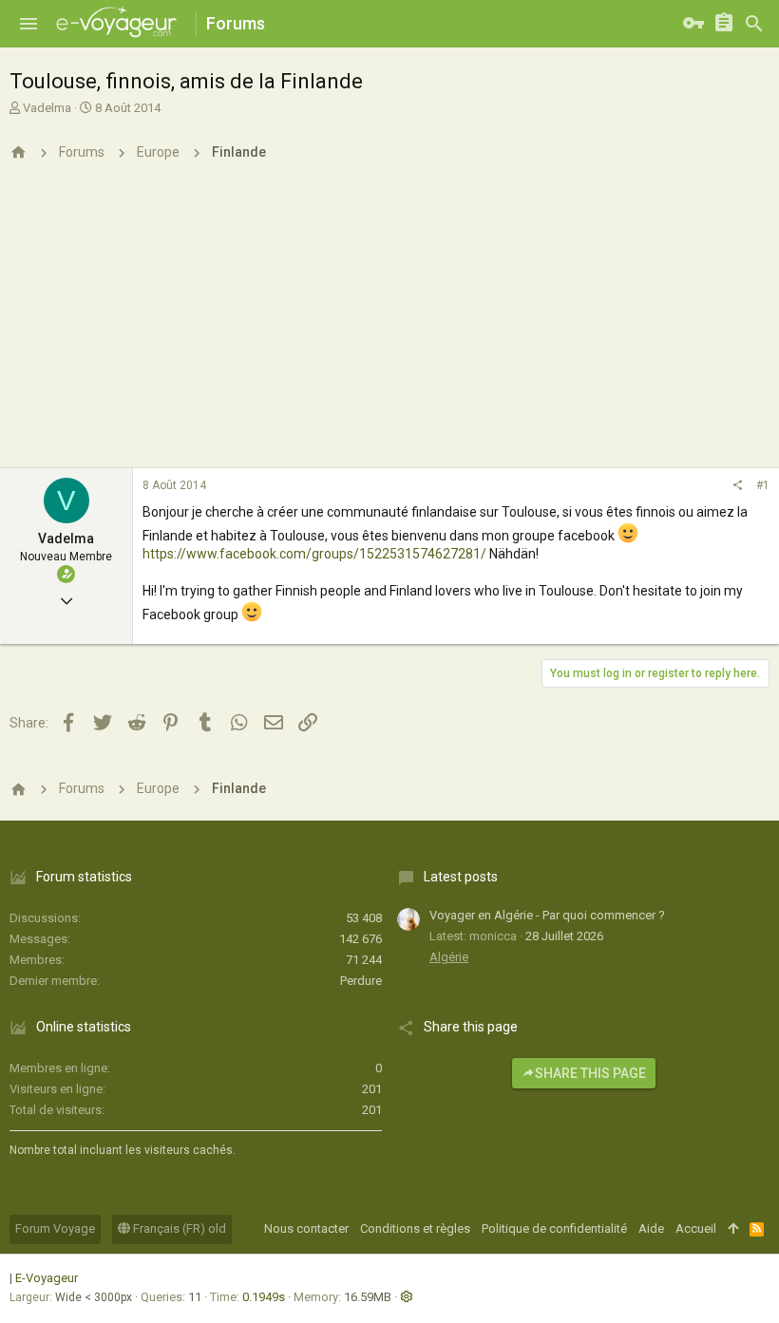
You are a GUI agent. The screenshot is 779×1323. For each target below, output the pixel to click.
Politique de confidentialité (554, 1228)
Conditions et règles (415, 1228)
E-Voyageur (46, 1278)
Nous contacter (306, 1228)
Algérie (448, 957)
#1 (763, 485)
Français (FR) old (178, 1228)
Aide (651, 1228)
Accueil (695, 1228)
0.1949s (263, 1297)
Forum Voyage (55, 1228)
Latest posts (461, 876)
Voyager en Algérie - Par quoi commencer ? (547, 915)
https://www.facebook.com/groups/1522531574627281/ (314, 553)
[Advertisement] (390, 326)
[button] (29, 23)
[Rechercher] (754, 24)
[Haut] (733, 1229)
